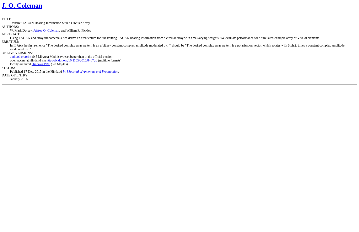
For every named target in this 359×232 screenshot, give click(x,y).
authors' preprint (20, 56)
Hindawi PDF (41, 64)
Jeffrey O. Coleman (46, 30)
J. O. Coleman (22, 5)
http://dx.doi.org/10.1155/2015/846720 (72, 60)
